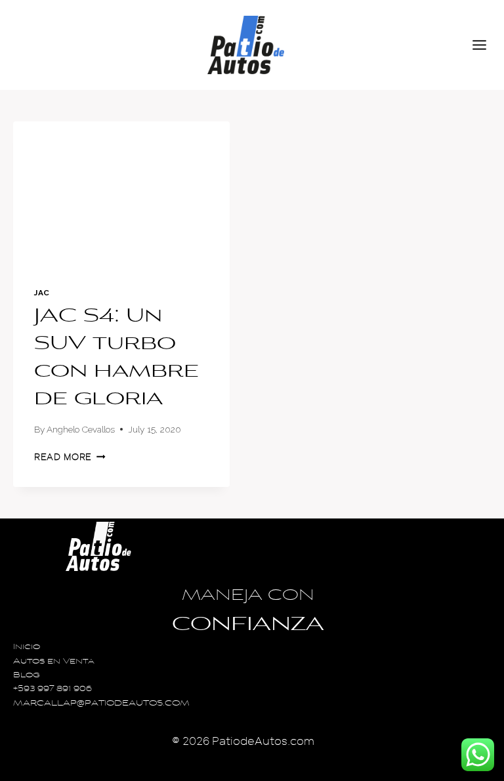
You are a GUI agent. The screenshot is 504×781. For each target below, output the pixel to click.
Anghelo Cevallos (81, 429)
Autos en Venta (53, 661)
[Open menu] (485, 44)
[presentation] (121, 193)
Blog (26, 675)
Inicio (26, 647)
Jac (42, 292)
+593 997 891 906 (52, 689)
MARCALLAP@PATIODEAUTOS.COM (101, 703)
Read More (70, 457)
